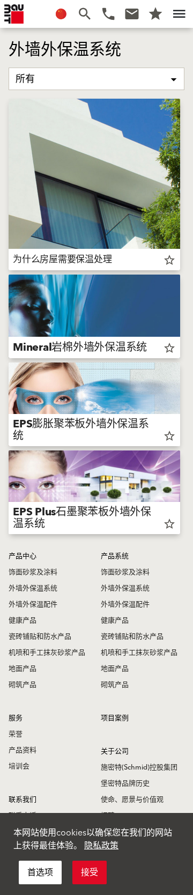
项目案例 (115, 718)
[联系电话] (108, 14)
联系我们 (22, 799)
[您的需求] (132, 14)
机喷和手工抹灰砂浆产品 (47, 653)
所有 (25, 79)
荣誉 (16, 734)
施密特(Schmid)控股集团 (139, 767)
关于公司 (115, 751)
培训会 (19, 766)
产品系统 (115, 556)
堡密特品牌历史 (125, 783)
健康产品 (22, 620)
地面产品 (22, 669)
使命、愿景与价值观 (132, 799)
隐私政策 (101, 845)
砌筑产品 (22, 685)
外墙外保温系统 (33, 588)
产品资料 (22, 750)
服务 (16, 718)
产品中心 (22, 556)
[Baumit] (14, 14)
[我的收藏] (155, 14)
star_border (169, 260)
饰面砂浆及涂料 (33, 572)
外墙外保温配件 (33, 604)
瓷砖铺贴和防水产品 (40, 636)
